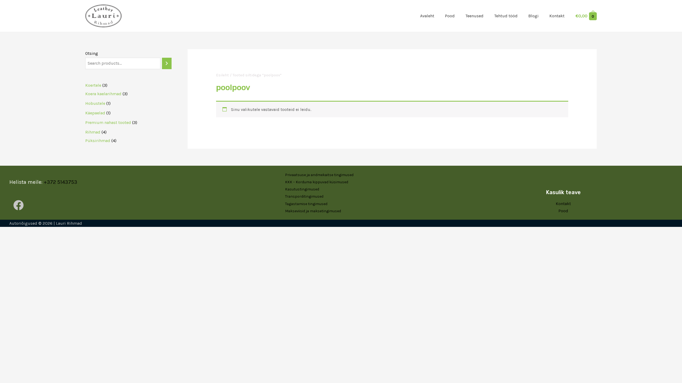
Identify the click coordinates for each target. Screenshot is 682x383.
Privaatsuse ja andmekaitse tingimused (319, 175)
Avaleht (427, 15)
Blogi (533, 15)
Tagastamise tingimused (306, 204)
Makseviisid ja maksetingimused (313, 211)
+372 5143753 (60, 182)
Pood (450, 15)
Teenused (474, 15)
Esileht (222, 75)
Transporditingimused (304, 196)
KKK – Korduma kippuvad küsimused (316, 182)
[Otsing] (167, 63)
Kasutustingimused (302, 189)
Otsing (91, 53)
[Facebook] (18, 205)
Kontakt (557, 15)
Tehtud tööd (506, 15)
